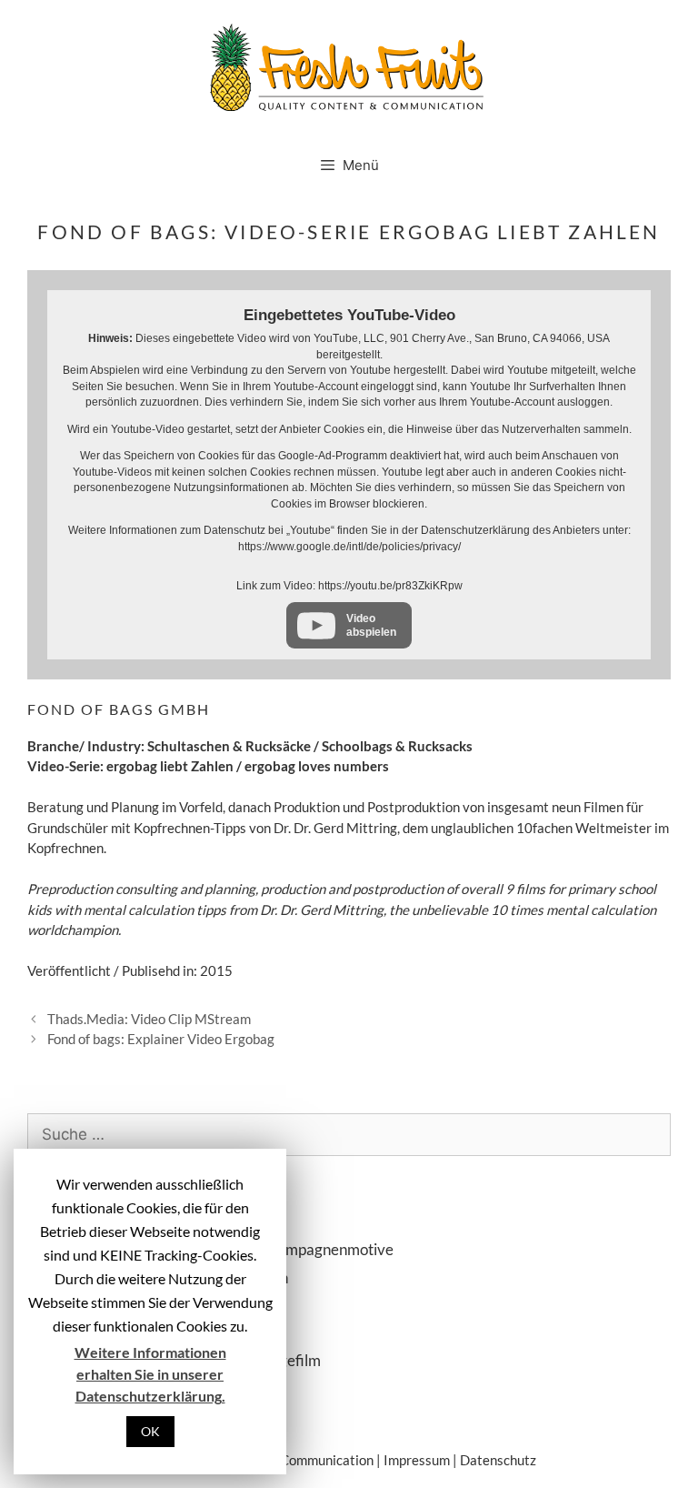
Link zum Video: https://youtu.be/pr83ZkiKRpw (349, 585)
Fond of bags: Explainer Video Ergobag (160, 1039)
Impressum (417, 1460)
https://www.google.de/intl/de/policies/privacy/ (349, 546)
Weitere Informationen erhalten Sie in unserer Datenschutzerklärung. (150, 1373)
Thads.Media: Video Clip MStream (149, 1018)
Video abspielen (371, 625)
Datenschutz (498, 1460)
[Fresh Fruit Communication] (349, 64)
